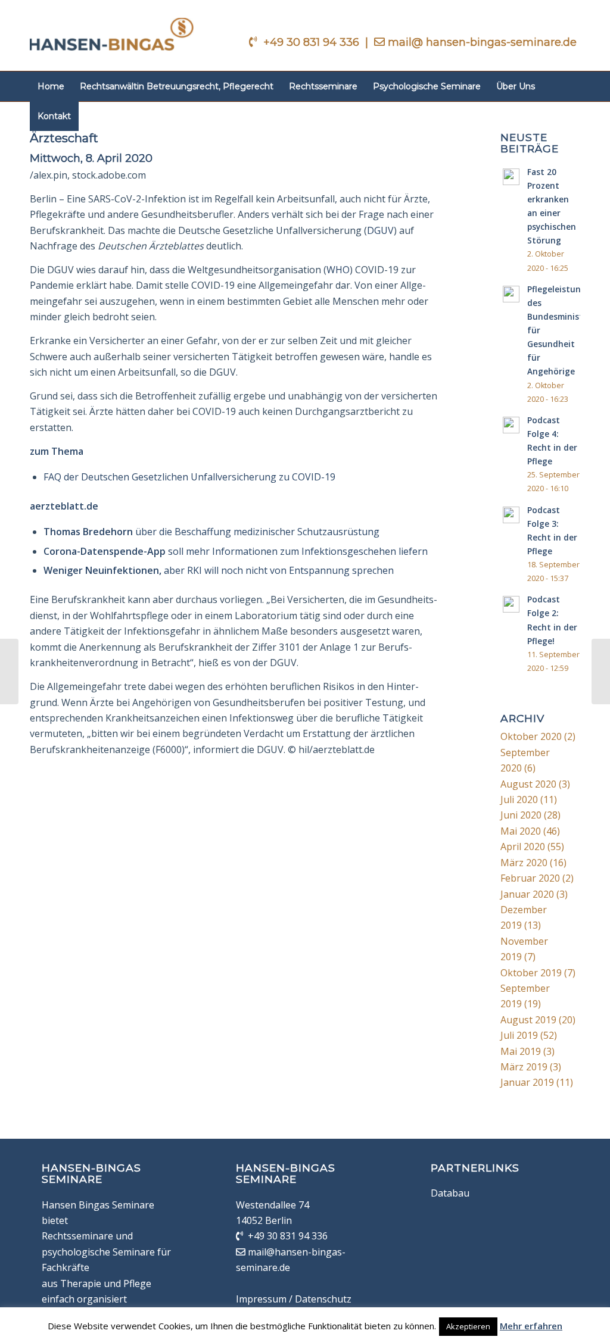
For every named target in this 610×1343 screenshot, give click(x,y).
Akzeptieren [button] (468, 1326)
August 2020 (528, 784)
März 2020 (523, 862)
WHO (338, 269)
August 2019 (528, 1019)
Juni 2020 (520, 815)
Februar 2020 (530, 878)
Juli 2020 (519, 799)
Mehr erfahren (531, 1326)
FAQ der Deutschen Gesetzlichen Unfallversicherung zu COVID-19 (189, 476)
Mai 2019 (520, 1051)
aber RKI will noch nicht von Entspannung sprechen (218, 570)
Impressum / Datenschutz (293, 1298)
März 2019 (523, 1066)
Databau (450, 1193)
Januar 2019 (527, 1082)
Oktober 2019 (531, 972)
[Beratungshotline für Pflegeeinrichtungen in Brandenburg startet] (9, 671)
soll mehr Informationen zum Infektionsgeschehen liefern (235, 551)
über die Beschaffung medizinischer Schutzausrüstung (211, 531)
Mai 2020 (520, 831)
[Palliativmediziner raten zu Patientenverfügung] (601, 671)
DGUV (380, 230)
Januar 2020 (527, 894)
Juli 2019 (519, 1035)
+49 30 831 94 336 (312, 42)
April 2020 (522, 846)
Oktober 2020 (531, 736)
